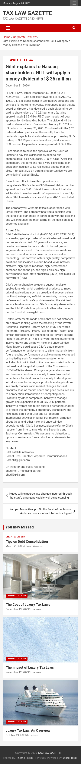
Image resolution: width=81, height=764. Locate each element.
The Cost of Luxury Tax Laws (28, 604)
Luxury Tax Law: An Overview (28, 730)
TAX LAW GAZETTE (27, 13)
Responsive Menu (74, 3)
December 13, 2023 (17, 609)
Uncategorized (15, 536)
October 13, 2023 (16, 735)
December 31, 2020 (17, 85)
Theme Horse (24, 757)
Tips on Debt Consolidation (27, 541)
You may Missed (19, 527)
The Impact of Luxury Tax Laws (30, 667)
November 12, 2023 (17, 672)
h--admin (35, 609)
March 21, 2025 (15, 546)
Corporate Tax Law (19, 60)
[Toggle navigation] (8, 28)
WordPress (70, 757)
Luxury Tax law (16, 595)
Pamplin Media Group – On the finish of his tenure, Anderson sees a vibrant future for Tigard (41, 511)
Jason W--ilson (34, 546)
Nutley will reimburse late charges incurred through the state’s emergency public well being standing (40, 495)
